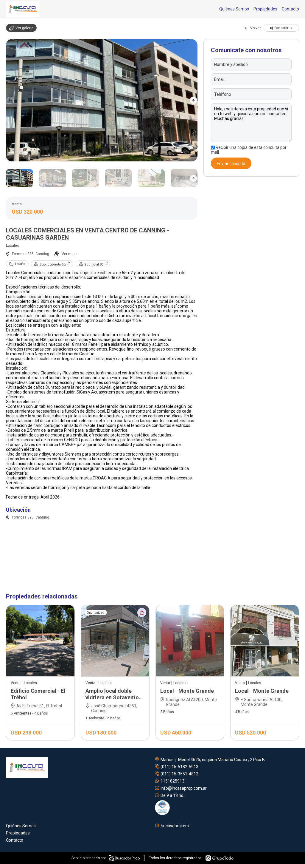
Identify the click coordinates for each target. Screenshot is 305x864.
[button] (193, 100)
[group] (101, 100)
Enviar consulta (231, 163)
